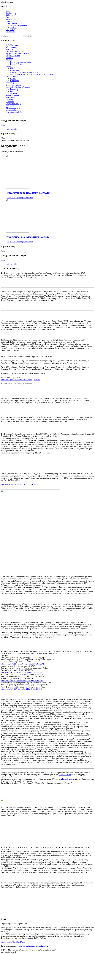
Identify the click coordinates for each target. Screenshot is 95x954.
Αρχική (8, 11)
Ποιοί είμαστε (11, 13)
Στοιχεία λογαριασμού (18, 25)
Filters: (3, 125)
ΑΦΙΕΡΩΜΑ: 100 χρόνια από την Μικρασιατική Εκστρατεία (32, 74)
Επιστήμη (9, 100)
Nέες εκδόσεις (11, 47)
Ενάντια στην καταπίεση (18, 86)
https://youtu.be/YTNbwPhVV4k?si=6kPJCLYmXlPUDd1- (23, 664)
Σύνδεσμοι (10, 21)
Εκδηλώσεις (10, 30)
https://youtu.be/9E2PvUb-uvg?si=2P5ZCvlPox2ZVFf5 (21, 689)
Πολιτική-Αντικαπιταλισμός (20, 62)
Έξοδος (13, 28)
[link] (65, 775)
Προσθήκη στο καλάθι (25, 198)
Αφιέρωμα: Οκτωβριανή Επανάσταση (24, 72)
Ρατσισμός (14, 89)
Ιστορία (8, 66)
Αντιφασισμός (11, 83)
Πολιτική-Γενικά (16, 64)
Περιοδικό (15, 50)
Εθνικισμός (14, 91)
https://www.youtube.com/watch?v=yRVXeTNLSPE (20, 484)
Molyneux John (11, 129)
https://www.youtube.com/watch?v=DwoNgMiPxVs (20, 380)
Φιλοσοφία (10, 102)
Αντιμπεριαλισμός (12, 95)
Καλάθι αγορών (11, 19)
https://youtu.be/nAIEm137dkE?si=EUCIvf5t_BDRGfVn (22, 681)
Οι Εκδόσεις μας (12, 45)
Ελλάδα (13, 68)
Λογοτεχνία (10, 106)
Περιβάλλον (10, 97)
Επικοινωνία (10, 32)
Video (8, 17)
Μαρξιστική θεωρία (13, 56)
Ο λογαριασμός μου (13, 23)
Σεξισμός (13, 93)
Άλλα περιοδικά (11, 110)
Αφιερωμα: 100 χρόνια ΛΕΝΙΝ (17, 54)
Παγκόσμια (14, 70)
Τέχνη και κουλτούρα (13, 104)
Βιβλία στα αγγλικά (13, 108)
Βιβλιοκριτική (11, 15)
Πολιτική (9, 60)
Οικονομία (9, 58)
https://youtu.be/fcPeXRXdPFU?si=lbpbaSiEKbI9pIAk (21, 672)
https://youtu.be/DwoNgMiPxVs (13, 942)
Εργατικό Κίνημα (12, 77)
